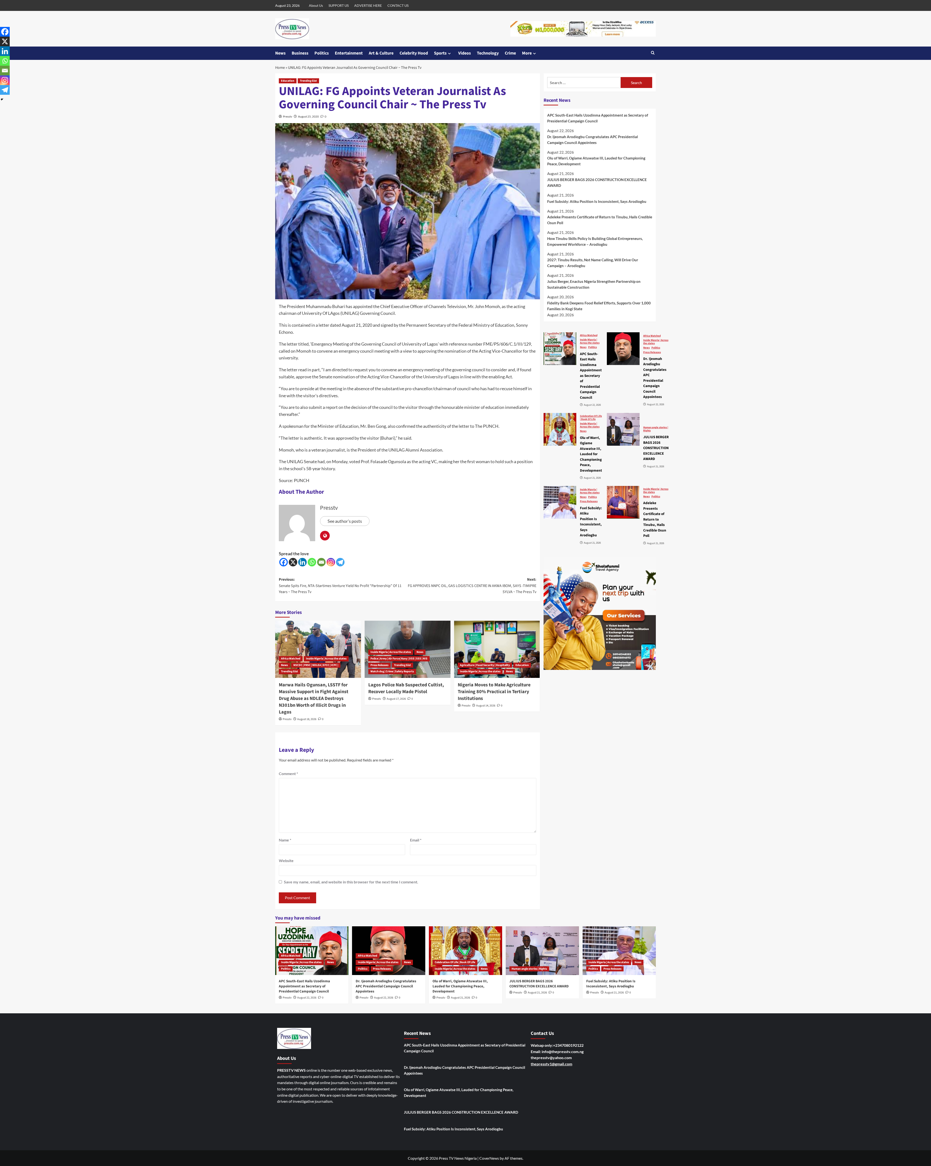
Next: (472, 586)
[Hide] (2, 99)
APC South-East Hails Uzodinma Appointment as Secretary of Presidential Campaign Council (597, 118)
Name (285, 840)
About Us (316, 5)
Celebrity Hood (414, 53)
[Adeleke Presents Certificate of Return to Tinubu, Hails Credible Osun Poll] (623, 502)
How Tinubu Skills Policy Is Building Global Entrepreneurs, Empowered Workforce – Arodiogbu (595, 241)
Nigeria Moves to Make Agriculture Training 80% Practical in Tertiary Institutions (494, 692)
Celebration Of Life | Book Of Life (591, 417)
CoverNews (489, 1158)
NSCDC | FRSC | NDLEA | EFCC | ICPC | (315, 665)
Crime (510, 53)
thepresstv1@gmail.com (551, 1064)
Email (415, 840)
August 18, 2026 (306, 719)
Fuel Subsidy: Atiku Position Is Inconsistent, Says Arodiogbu (596, 201)
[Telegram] (340, 562)
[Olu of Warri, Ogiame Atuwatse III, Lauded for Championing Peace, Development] (560, 429)
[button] (653, 53)
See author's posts (345, 521)
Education (287, 81)
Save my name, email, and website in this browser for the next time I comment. (351, 882)
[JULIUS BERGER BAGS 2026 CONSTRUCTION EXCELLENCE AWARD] (623, 429)
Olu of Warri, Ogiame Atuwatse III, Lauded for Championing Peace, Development (596, 161)
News (280, 53)
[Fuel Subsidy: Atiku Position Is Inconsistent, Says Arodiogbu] (560, 502)
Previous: (340, 586)
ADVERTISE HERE (368, 5)
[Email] (321, 562)
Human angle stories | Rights (655, 429)
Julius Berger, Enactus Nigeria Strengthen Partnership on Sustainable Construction (594, 284)
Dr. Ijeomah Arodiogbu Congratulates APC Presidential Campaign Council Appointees (592, 139)
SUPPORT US (339, 5)
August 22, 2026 (306, 998)
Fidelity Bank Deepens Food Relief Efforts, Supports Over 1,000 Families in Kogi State (599, 306)
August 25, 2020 (308, 116)
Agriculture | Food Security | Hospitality (485, 665)
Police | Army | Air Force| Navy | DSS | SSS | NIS (398, 659)
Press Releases (379, 665)
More (527, 53)
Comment (288, 773)
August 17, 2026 (396, 699)
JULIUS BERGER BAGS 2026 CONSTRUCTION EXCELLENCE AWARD (597, 182)
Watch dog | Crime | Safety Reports (392, 671)
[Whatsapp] (312, 562)
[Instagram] (331, 562)
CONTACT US (398, 5)
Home (280, 67)
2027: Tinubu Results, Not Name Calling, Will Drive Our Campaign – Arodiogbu (592, 263)
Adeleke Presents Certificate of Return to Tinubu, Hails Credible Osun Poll (599, 220)
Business (300, 53)
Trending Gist (308, 81)
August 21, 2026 (460, 998)
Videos (464, 53)
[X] (293, 562)
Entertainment (349, 53)
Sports (440, 53)
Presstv (287, 116)
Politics (321, 53)
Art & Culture (381, 53)
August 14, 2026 (485, 706)
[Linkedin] (302, 562)
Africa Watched (290, 659)
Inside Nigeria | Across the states (326, 659)
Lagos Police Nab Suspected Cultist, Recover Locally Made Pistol (406, 688)
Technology (488, 53)
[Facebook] (283, 562)
